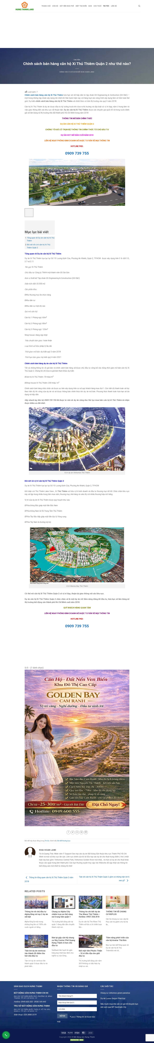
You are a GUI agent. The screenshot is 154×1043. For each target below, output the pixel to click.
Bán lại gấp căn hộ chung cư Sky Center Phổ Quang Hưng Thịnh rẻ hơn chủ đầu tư (63, 942)
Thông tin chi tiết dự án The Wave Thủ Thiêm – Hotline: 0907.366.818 (89, 914)
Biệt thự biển (81, 6)
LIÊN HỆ (114, 6)
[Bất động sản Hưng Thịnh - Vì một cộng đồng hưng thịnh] (26, 6)
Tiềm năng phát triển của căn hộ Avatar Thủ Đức (117, 939)
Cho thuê (97, 6)
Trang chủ (46, 6)
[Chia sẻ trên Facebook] (68, 832)
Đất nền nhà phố (67, 6)
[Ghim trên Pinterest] (81, 832)
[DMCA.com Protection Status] (77, 1040)
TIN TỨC (106, 6)
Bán (90, 6)
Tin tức (77, 60)
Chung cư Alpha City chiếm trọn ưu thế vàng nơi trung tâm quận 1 (62, 914)
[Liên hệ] (6, 1035)
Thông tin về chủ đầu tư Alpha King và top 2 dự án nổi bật (36, 914)
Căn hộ (55, 6)
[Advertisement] (77, 30)
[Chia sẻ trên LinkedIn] (86, 832)
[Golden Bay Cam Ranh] (77, 748)
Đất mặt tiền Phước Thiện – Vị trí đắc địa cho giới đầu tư (90, 953)
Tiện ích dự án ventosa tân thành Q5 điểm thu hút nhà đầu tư (35, 953)
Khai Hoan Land (87, 72)
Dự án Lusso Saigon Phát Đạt (112, 998)
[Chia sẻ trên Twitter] (73, 832)
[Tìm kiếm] (139, 6)
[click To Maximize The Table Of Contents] (29, 212)
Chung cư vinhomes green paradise (115, 993)
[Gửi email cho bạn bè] (77, 832)
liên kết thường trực (63, 841)
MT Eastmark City (119, 1007)
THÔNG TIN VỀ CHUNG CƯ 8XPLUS (116, 912)
